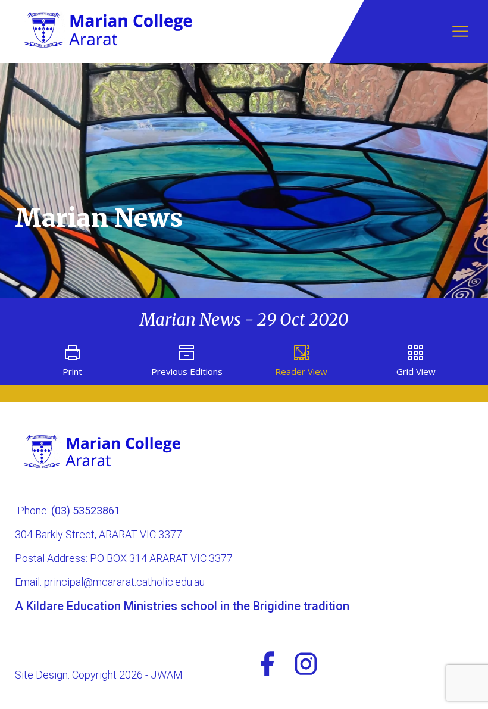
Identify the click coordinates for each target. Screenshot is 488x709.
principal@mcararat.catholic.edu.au (124, 582)
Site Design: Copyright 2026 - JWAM (99, 675)
